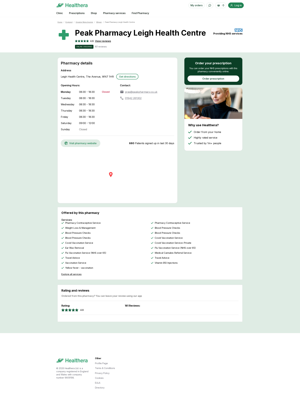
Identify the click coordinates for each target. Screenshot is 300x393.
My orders (196, 5)
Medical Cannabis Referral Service (173, 252)
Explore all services (71, 274)
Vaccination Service (75, 262)
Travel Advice (72, 257)
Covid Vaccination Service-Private (173, 243)
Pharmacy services (114, 13)
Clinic (59, 13)
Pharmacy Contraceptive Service (83, 223)
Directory (100, 387)
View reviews (103, 41)
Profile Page (101, 363)
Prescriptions (77, 13)
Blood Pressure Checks (167, 228)
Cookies (99, 378)
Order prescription (213, 78)
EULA (97, 382)
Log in (238, 5)
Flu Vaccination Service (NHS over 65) (175, 248)
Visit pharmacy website (83, 143)
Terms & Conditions (105, 368)
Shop (94, 13)
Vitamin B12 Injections (166, 262)
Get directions (127, 76)
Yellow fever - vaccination (79, 267)
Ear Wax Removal (74, 248)
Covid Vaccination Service (169, 238)
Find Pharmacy (140, 13)
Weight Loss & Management (80, 228)
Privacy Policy (102, 373)
